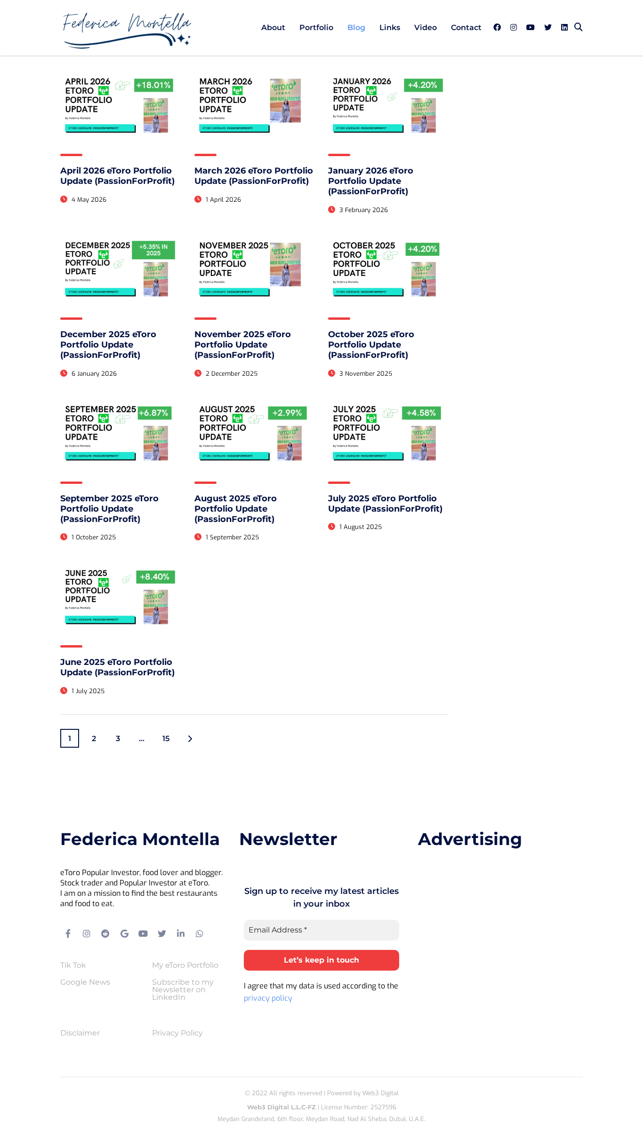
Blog (356, 27)
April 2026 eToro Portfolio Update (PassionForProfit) (117, 176)
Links (389, 27)
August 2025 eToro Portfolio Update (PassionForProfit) (235, 508)
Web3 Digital (380, 1093)
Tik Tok (73, 965)
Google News (85, 982)
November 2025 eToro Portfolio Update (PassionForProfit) (242, 344)
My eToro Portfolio (185, 965)
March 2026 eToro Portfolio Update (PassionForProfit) (253, 176)
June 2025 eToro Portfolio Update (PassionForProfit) (117, 667)
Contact (466, 27)
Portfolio (316, 27)
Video (425, 27)
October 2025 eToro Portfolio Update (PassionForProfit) (371, 344)
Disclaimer (80, 1033)
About (273, 27)
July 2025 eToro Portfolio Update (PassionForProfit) (385, 503)
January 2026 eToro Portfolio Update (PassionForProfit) (370, 181)
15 (165, 738)
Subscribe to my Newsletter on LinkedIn (183, 990)
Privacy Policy (177, 1033)
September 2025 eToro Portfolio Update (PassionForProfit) (109, 508)
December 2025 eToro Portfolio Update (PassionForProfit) (108, 344)
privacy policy (268, 998)
